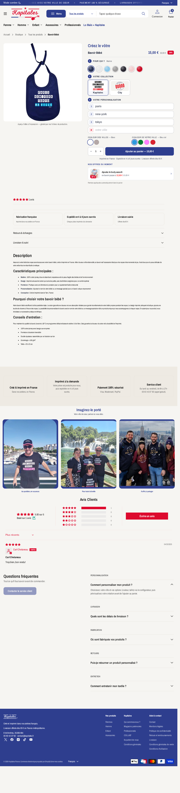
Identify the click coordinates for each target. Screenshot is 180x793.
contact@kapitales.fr (25, 735)
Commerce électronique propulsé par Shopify (35, 761)
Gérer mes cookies (56, 761)
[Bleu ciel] (134, 142)
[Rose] (146, 142)
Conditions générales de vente (161, 744)
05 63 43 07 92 (10, 735)
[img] (12, 544)
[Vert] (140, 142)
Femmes (108, 721)
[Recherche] (143, 14)
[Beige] (96, 142)
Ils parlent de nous (131, 739)
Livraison (153, 739)
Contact (152, 721)
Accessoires (110, 735)
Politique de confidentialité (160, 730)
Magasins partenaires (132, 726)
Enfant (108, 730)
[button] (5, 14)
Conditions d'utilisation (158, 748)
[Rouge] (152, 142)
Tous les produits (35, 34)
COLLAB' (127, 735)
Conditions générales (132, 744)
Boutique (19, 34)
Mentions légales (156, 726)
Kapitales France (14, 761)
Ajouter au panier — (139, 151)
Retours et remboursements (160, 735)
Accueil (7, 34)
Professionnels (130, 730)
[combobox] (122, 14)
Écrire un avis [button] (147, 516)
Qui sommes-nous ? (132, 721)
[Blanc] (90, 142)
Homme (108, 726)
